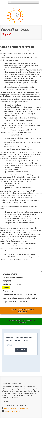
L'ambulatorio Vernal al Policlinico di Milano (19, 294)
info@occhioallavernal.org (13, 411)
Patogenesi (7, 281)
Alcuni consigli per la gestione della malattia (20, 298)
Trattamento (8, 291)
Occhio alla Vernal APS (13, 15)
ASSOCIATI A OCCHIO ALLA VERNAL (22, 321)
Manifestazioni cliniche (12, 284)
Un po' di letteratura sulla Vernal (15, 301)
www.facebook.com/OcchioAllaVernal (16, 408)
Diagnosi (6, 288)
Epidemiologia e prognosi (13, 277)
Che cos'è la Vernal (10, 274)
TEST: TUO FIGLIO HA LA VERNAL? (22, 311)
